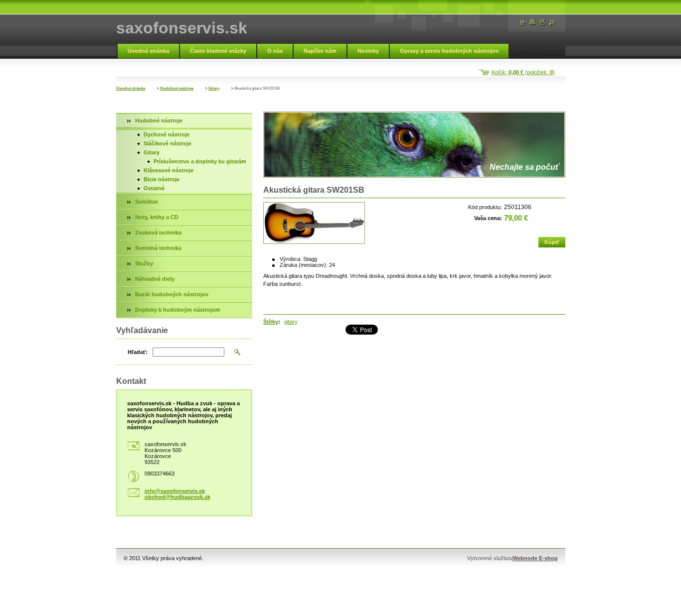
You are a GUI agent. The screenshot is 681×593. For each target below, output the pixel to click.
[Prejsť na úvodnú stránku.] (522, 22)
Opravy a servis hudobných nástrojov (449, 51)
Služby (144, 263)
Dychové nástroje (166, 134)
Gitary (213, 88)
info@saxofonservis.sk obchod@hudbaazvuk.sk (177, 494)
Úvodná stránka (148, 51)
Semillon (146, 202)
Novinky (368, 51)
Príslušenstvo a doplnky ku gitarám (200, 161)
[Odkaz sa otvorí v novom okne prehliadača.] (314, 223)
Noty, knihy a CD (156, 217)
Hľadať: (138, 352)
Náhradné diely (154, 279)
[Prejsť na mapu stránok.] (532, 22)
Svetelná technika (158, 248)
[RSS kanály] (552, 22)
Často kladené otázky (218, 51)
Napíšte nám (320, 51)
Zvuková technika (158, 233)
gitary (291, 322)
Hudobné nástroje (176, 88)
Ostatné (154, 188)
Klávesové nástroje (168, 170)
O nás (275, 51)
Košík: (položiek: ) (523, 72)
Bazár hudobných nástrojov (171, 294)
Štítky (270, 322)
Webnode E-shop (535, 558)
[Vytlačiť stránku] (542, 22)
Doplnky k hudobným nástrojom (177, 310)
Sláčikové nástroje (167, 143)
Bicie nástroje (161, 179)
